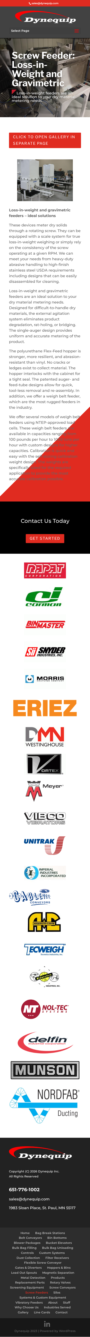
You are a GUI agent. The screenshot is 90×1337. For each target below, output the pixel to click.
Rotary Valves (60, 1282)
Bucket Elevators (59, 1243)
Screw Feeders (36, 1292)
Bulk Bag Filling (24, 1248)
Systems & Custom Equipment (42, 1297)
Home (25, 1233)
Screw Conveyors (62, 1287)
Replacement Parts (30, 1282)
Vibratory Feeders (29, 1302)
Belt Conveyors (30, 1238)
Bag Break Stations (50, 1233)
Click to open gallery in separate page (44, 140)
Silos (56, 1292)
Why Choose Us (27, 1307)
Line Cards (42, 1312)
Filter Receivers (57, 1258)
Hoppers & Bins (59, 1268)
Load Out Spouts (24, 1273)
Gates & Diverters (28, 1268)
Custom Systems (52, 1253)
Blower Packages (27, 1243)
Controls (27, 1253)
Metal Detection (33, 1278)
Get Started (45, 538)
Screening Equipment (27, 1287)
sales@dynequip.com (29, 1199)
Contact (61, 1312)
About (53, 1302)
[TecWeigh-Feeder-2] (45, 200)
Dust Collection (28, 1258)
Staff (66, 1302)
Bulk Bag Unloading (57, 1248)
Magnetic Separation (58, 1273)
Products (58, 1278)
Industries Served (57, 1307)
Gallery (23, 1312)
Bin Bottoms (57, 1238)
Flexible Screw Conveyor (43, 1263)
